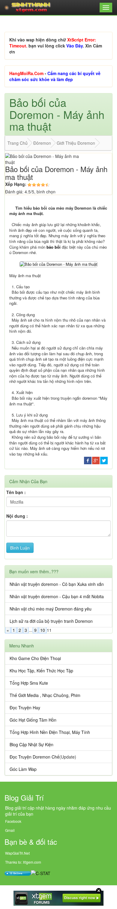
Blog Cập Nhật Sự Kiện (31, 744)
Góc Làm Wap (23, 769)
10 (42, 630)
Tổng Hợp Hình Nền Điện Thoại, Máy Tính (50, 732)
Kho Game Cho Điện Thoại (35, 658)
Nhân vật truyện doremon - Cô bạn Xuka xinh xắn (57, 584)
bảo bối (53, 247)
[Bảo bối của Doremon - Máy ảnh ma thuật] (59, 263)
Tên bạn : (16, 492)
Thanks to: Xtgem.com (23, 862)
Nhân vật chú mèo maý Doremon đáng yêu (51, 609)
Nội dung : (17, 516)
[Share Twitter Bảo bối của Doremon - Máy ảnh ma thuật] (104, 460)
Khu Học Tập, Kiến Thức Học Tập (41, 671)
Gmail (10, 830)
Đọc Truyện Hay (25, 707)
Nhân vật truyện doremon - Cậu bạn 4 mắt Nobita (57, 596)
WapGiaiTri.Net (17, 853)
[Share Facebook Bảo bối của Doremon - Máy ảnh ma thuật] (88, 460)
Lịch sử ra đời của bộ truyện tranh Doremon (51, 621)
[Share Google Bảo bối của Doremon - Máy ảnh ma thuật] (96, 460)
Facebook (13, 821)
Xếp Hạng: (15, 184)
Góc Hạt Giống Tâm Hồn (33, 720)
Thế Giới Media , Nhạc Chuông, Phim (45, 695)
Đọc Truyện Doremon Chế (34, 757)
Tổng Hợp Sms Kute (29, 683)
